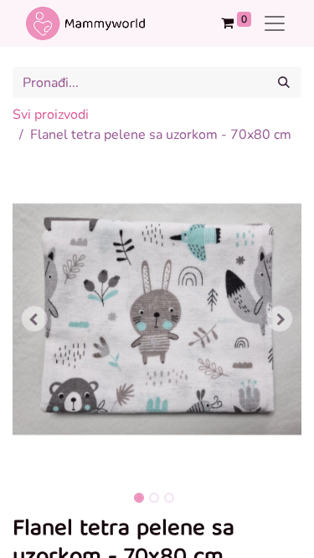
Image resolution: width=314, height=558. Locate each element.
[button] (34, 319)
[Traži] (283, 82)
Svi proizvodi (51, 114)
